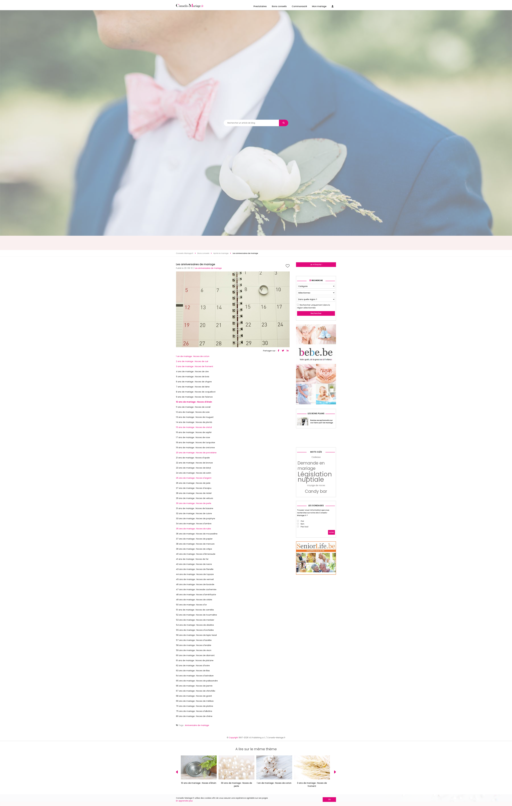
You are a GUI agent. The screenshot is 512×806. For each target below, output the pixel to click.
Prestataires (260, 6)
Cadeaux (316, 457)
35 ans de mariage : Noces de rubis (193, 528)
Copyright (233, 737)
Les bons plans (316, 413)
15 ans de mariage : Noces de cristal (194, 427)
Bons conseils (279, 6)
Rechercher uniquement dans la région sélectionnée (313, 306)
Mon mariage (319, 6)
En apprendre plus (184, 800)
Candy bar (316, 491)
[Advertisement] (256, 243)
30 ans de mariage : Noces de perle (193, 503)
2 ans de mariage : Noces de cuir (192, 361)
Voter (331, 532)
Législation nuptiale (315, 477)
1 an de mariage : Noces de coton (192, 356)
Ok (329, 799)
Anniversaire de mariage (197, 725)
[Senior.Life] (316, 574)
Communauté (299, 6)
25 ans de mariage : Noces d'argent (193, 478)
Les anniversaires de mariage (208, 268)
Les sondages (316, 505)
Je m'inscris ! (316, 264)
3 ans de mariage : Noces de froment (194, 366)
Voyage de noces (316, 485)
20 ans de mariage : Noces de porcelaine (196, 452)
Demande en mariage (311, 465)
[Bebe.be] (316, 403)
